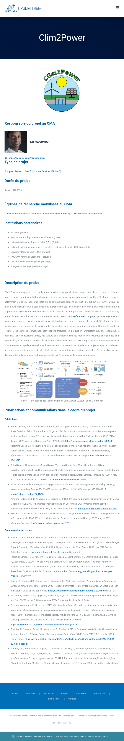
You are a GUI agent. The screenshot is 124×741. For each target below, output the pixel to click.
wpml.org (40, 736)
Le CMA (14, 693)
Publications (99, 693)
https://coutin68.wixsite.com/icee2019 (97, 508)
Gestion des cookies (86, 716)
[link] (69, 479)
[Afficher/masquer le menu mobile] (117, 7)
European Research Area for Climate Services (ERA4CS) (33, 171)
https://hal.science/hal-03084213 (27, 494)
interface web (78, 316)
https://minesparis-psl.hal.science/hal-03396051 (89, 441)
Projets (64, 693)
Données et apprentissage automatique (52, 213)
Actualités (30, 693)
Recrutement (54, 699)
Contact (72, 699)
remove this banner (100, 736)
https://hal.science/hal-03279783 (69, 479)
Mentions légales (69, 716)
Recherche (48, 693)
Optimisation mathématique (88, 213)
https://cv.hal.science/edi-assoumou (26, 158)
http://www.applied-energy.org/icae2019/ (50, 523)
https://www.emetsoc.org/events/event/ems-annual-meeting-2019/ (44, 624)
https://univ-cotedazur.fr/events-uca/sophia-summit (54, 552)
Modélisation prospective (17, 213)
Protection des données (104, 716)
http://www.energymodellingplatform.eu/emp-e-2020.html (77, 590)
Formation (81, 693)
